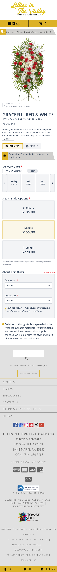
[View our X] (36, 426)
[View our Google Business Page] (20, 426)
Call (10, 569)
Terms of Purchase (37, 555)
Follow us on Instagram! (28, 503)
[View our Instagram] (26, 426)
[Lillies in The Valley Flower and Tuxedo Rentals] (28, 15)
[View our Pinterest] (31, 426)
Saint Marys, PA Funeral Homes (18, 529)
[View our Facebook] (15, 426)
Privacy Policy (15, 555)
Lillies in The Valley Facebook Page (28, 499)
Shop (16, 23)
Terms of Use (28, 560)
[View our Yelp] (41, 426)
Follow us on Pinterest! (29, 506)
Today (32, 170)
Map (29, 569)
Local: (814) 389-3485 (28, 455)
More (7, 139)
